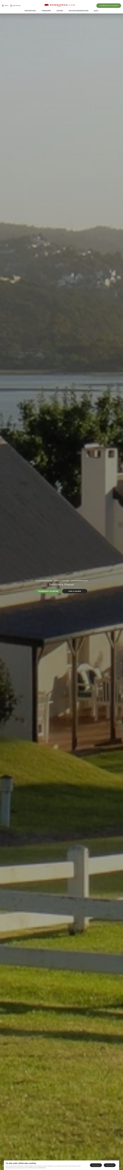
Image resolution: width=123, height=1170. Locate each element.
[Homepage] (3, 1166)
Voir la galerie (75, 591)
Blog (96, 11)
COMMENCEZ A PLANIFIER (108, 5)
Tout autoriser (96, 1165)
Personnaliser (110, 1165)
